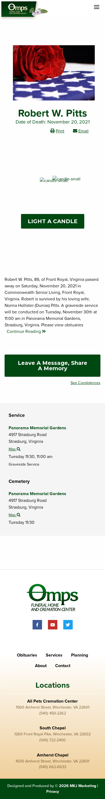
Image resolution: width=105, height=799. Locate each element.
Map (13, 449)
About (41, 665)
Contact (62, 665)
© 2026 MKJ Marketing (75, 786)
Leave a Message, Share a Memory (52, 366)
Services (54, 655)
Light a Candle (53, 221)
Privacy (52, 791)
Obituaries (27, 655)
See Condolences (85, 383)
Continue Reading (24, 331)
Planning (79, 655)
